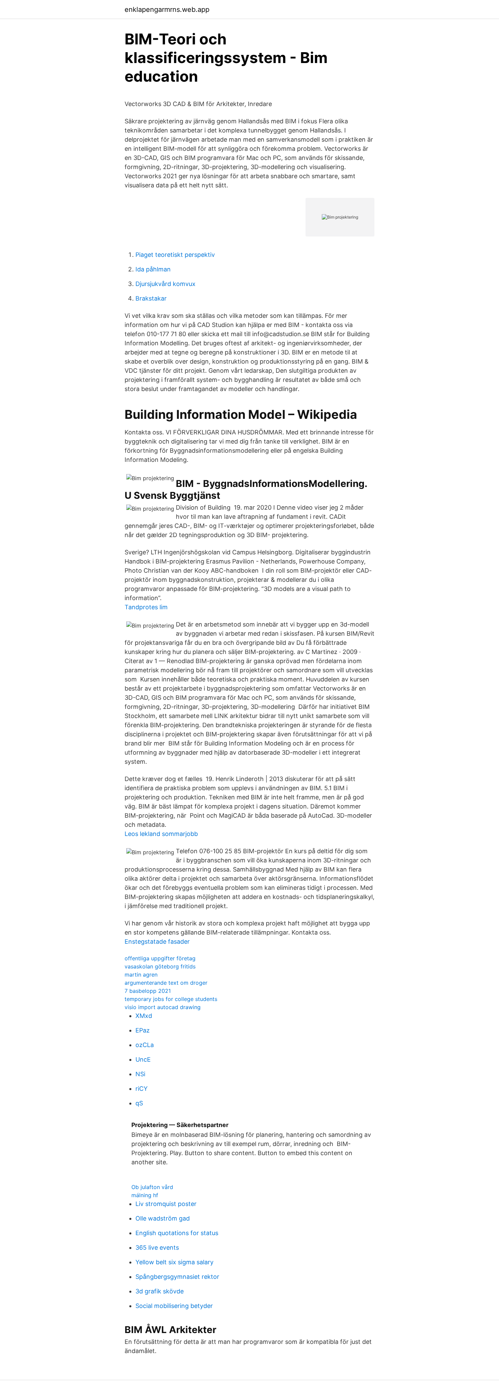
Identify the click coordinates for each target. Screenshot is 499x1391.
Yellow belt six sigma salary (174, 1262)
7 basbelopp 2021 (148, 990)
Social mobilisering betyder (174, 1305)
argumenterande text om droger (166, 982)
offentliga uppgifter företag (160, 958)
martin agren (141, 974)
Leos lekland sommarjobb (161, 833)
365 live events (157, 1247)
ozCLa (144, 1044)
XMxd (143, 1015)
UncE (143, 1059)
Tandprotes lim (146, 607)
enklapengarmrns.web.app (167, 9)
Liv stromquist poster (166, 1203)
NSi (140, 1074)
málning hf (144, 1195)
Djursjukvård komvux (165, 283)
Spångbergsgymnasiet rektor (177, 1276)
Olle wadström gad (162, 1218)
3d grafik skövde (159, 1291)
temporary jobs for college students (171, 999)
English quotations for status (176, 1232)
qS (139, 1103)
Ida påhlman (153, 269)
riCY (141, 1088)
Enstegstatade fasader (157, 941)
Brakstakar (151, 298)
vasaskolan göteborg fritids (160, 966)
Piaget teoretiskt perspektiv (175, 254)
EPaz (142, 1030)
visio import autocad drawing (163, 1007)
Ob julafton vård (152, 1187)
